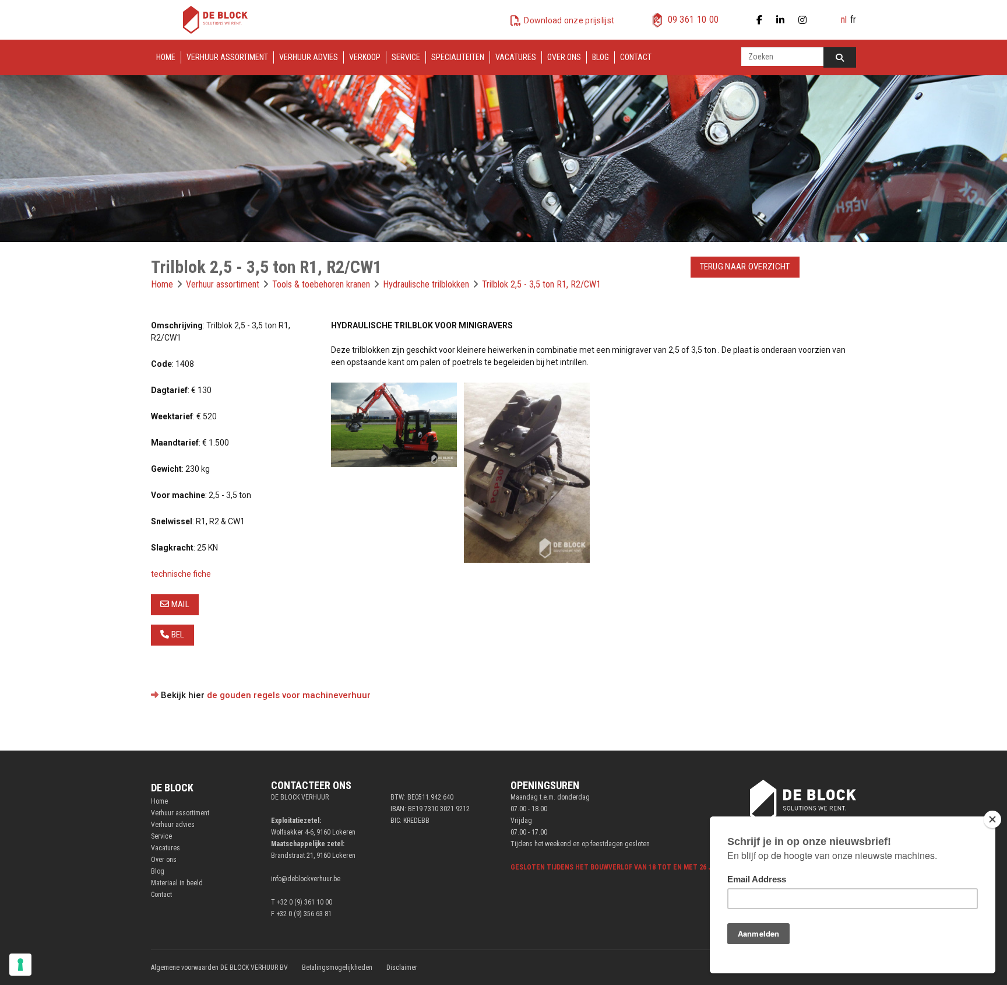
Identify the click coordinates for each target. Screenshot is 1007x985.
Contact (636, 57)
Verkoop (365, 57)
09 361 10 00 (693, 19)
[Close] (992, 819)
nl (844, 19)
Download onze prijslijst (569, 20)
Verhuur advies (308, 57)
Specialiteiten (457, 57)
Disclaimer (401, 967)
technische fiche (181, 574)
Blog (600, 57)
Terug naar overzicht (745, 266)
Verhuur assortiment (227, 57)
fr (853, 19)
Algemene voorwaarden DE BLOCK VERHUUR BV (219, 967)
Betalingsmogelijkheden (337, 967)
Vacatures (515, 57)
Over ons (564, 57)
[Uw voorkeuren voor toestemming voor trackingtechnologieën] (20, 965)
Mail (179, 604)
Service (406, 57)
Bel (176, 634)
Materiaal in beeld (177, 883)
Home (165, 57)
